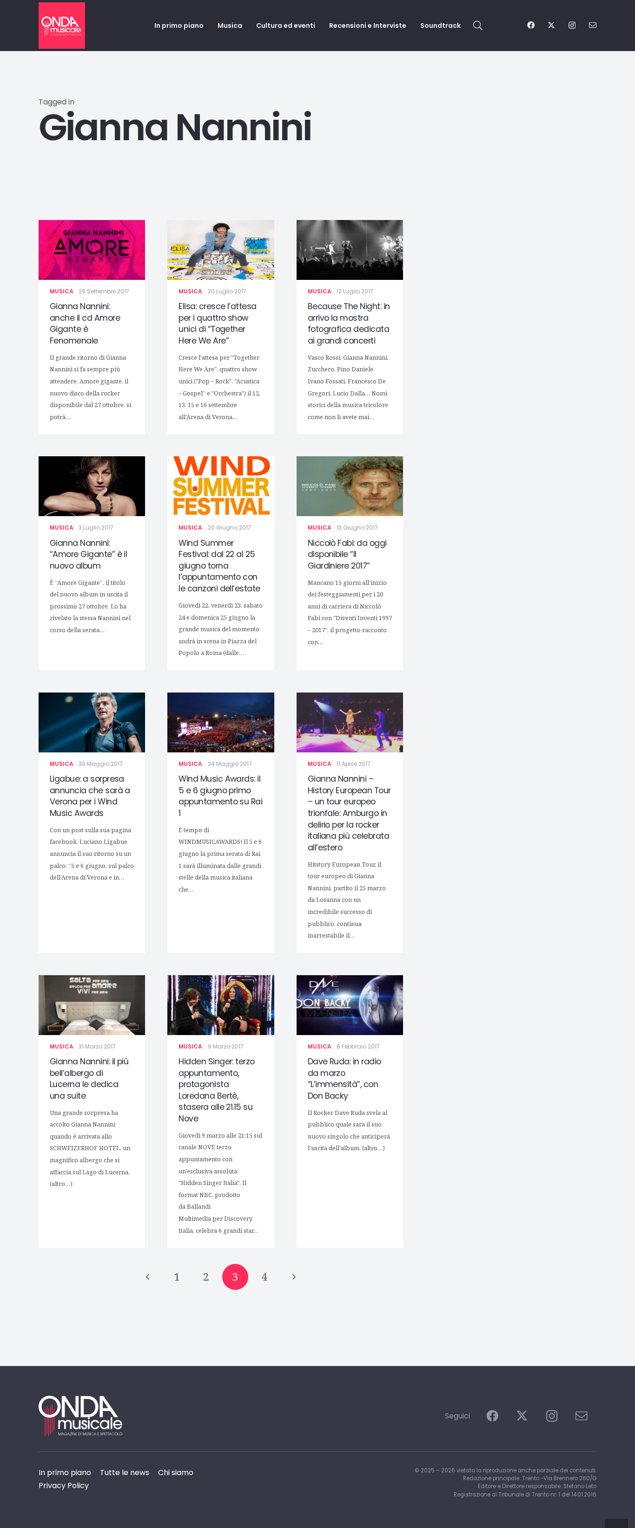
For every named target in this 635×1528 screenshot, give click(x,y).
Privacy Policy (64, 1485)
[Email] (592, 25)
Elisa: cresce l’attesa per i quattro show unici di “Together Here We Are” (217, 323)
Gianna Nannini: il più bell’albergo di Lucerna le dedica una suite (89, 1078)
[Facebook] (531, 25)
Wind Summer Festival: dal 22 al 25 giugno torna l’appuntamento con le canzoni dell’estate (219, 566)
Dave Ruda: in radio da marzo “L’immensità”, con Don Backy (344, 1078)
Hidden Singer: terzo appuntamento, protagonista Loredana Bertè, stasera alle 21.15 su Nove (216, 1090)
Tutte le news (124, 1472)
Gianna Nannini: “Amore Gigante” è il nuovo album (88, 554)
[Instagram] (572, 25)
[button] (478, 25)
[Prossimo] (293, 1277)
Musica (61, 291)
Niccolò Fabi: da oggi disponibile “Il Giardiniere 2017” (347, 554)
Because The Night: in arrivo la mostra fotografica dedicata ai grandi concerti (349, 323)
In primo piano (65, 1472)
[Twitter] (551, 25)
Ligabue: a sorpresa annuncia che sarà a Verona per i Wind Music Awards (90, 796)
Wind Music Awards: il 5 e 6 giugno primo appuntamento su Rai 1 (220, 796)
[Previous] (148, 1277)
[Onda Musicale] (62, 25)
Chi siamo (175, 1472)
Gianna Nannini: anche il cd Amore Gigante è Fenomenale (85, 323)
